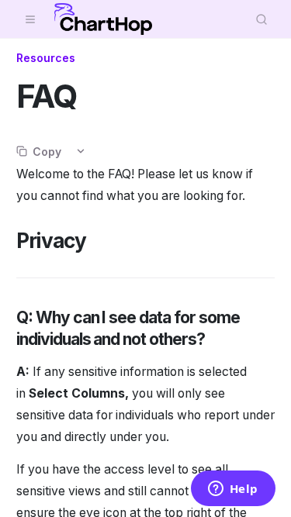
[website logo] (103, 19)
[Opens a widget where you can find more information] (232, 489)
